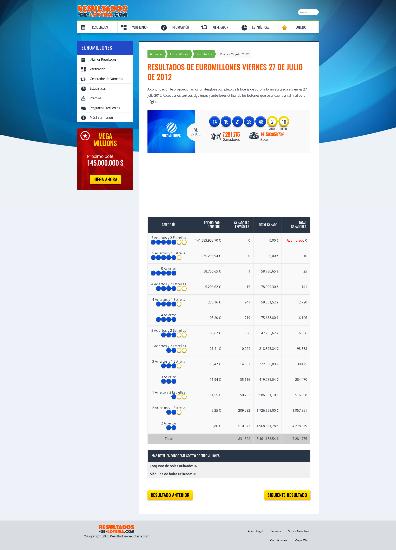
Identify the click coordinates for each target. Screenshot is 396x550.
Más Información (101, 117)
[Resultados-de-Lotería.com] (102, 7)
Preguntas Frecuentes (105, 108)
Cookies (275, 531)
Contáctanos (278, 540)
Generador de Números (106, 78)
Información (180, 27)
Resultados (100, 27)
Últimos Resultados (103, 59)
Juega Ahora (105, 179)
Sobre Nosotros (298, 531)
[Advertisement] (224, 188)
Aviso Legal (255, 531)
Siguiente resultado (287, 495)
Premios (95, 98)
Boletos (301, 27)
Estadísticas (260, 27)
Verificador (140, 27)
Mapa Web (302, 540)
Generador (220, 27)
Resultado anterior (170, 495)
